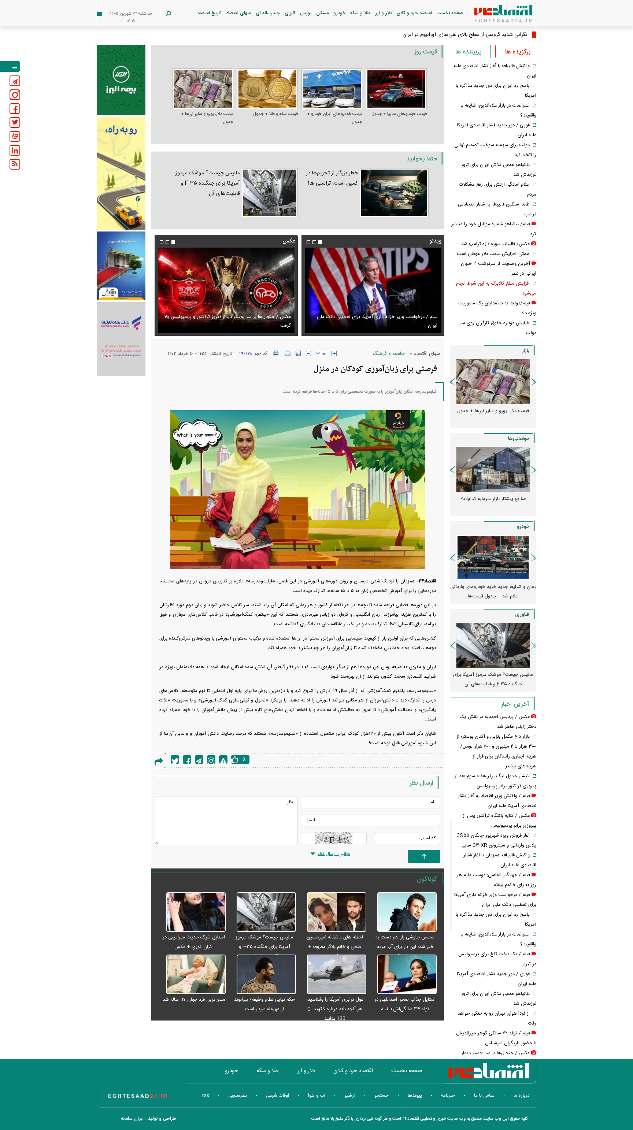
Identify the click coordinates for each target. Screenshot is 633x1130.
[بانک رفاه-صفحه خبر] (121, 338)
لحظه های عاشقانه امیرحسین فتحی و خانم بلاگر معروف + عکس (335, 946)
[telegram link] (14, 80)
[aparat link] (14, 136)
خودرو (339, 13)
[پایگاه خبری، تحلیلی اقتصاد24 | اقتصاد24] (491, 15)
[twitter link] (14, 122)
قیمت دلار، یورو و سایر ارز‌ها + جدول (207, 118)
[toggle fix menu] (10, 66)
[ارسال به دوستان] (287, 353)
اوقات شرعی (277, 1096)
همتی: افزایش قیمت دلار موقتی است (493, 254)
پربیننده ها (468, 52)
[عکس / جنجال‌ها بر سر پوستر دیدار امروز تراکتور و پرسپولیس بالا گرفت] (226, 290)
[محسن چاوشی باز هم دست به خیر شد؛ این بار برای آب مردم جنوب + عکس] (403, 912)
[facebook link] (14, 108)
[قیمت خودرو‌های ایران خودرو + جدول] (331, 88)
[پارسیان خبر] (121, 173)
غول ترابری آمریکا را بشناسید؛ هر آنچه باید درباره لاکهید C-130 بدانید (334, 1009)
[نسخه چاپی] (276, 353)
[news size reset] (321, 353)
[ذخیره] (298, 353)
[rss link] (14, 164)
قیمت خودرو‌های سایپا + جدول (399, 114)
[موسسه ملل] (121, 266)
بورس (305, 13)
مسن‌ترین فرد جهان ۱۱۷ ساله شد (194, 1000)
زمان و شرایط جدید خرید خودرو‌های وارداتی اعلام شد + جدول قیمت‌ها (493, 591)
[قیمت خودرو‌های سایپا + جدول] (396, 88)
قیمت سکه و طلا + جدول (275, 114)
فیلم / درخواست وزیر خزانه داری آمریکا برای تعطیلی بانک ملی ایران (377, 321)
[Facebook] (187, 759)
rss (205, 1096)
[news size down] (308, 353)
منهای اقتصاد (238, 13)
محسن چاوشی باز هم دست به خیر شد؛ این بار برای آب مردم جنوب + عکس (404, 946)
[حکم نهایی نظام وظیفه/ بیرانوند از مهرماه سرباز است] (262, 975)
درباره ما (521, 1096)
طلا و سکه (360, 13)
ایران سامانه (132, 1119)
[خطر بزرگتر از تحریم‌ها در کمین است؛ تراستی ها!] (394, 192)
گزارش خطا (223, 759)
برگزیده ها (517, 52)
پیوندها (415, 1096)
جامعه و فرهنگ (388, 353)
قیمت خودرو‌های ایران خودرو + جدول (334, 118)
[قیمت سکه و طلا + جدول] (267, 88)
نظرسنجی (237, 1096)
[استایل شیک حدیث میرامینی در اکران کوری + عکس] (192, 912)
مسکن (322, 13)
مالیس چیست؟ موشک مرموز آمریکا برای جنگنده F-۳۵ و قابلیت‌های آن (207, 183)
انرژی (290, 13)
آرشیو (349, 1096)
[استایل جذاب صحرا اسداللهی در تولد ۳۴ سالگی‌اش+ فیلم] (403, 975)
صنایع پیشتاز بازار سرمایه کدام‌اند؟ (493, 499)
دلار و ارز (383, 13)
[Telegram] (199, 759)
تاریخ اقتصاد (209, 13)
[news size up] (334, 353)
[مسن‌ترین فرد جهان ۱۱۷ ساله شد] (192, 975)
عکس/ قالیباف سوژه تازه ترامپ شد (495, 244)
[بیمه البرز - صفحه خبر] (121, 80)
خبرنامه (448, 1096)
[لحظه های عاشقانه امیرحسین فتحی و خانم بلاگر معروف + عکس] (333, 912)
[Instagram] (211, 759)
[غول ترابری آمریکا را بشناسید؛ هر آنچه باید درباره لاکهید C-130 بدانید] (333, 975)
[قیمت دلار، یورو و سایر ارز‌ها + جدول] (202, 88)
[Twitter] (175, 759)
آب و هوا (316, 1096)
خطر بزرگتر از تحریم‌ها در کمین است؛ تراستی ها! (332, 178)
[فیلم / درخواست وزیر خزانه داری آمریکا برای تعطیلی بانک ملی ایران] (372, 290)
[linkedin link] (14, 150)
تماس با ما (484, 1096)
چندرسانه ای (268, 13)
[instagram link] (14, 94)
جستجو (381, 1096)
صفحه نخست (450, 13)
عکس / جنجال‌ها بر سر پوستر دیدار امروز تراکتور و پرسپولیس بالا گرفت (227, 321)
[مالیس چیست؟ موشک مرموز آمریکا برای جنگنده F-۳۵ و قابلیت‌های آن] (270, 192)
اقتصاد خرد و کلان (414, 13)
